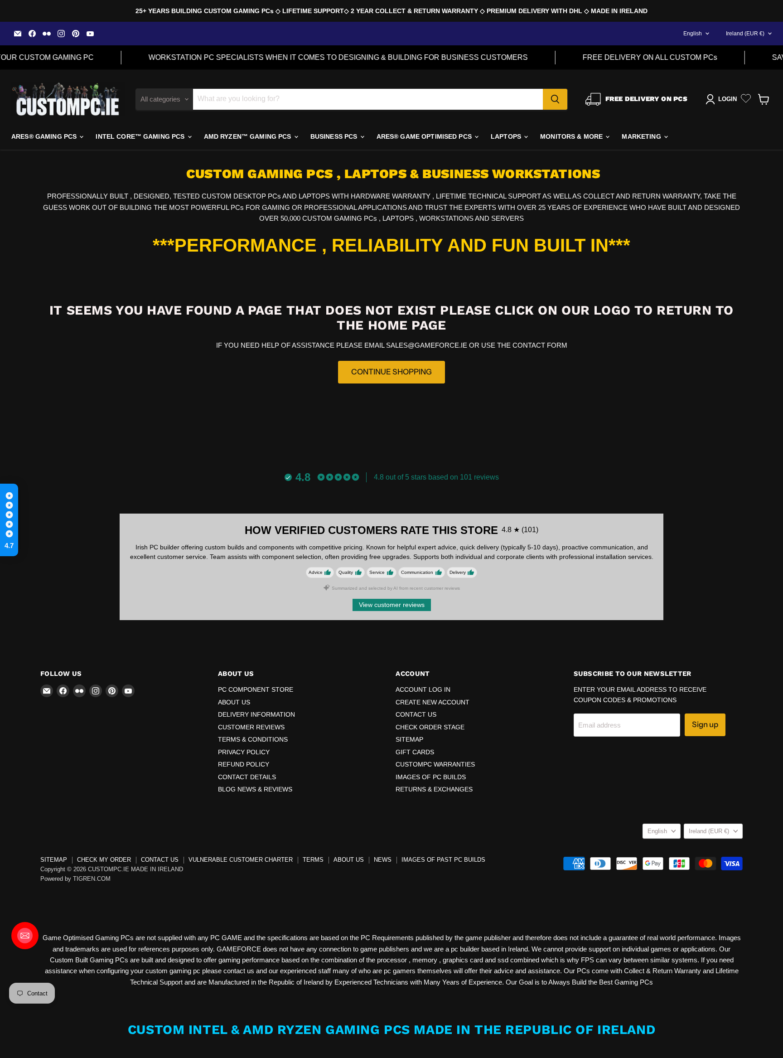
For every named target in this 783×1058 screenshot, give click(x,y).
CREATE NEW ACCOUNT (432, 702)
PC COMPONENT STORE (255, 689)
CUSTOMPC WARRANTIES (435, 764)
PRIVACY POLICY (244, 752)
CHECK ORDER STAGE (430, 727)
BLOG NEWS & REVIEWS (255, 789)
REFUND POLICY (243, 764)
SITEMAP (409, 739)
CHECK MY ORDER (104, 859)
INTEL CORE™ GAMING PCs (141, 136)
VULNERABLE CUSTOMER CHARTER (240, 859)
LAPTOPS (507, 136)
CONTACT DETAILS (247, 777)
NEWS (383, 859)
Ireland (745, 33)
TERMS (313, 859)
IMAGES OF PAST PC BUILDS (443, 859)
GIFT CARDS (415, 752)
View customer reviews (392, 604)
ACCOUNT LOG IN (423, 689)
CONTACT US (416, 714)
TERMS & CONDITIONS (253, 739)
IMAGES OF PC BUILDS (431, 777)
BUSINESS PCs (334, 136)
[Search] (555, 99)
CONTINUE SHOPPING (391, 371)
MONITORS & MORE (572, 136)
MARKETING (642, 136)
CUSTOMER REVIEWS (251, 727)
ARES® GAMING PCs (44, 136)
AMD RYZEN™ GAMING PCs (248, 136)
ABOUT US (234, 702)
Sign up (705, 724)
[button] (9, 520)
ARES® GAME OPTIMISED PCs (425, 136)
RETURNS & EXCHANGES (434, 789)
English (692, 33)
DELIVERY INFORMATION (256, 714)
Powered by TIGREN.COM (75, 878)
